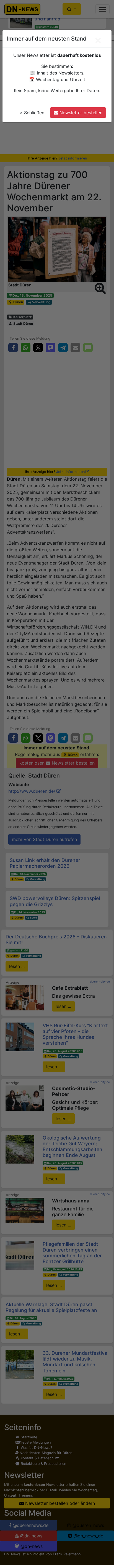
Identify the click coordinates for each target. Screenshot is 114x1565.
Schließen (32, 112)
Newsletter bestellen (80, 112)
